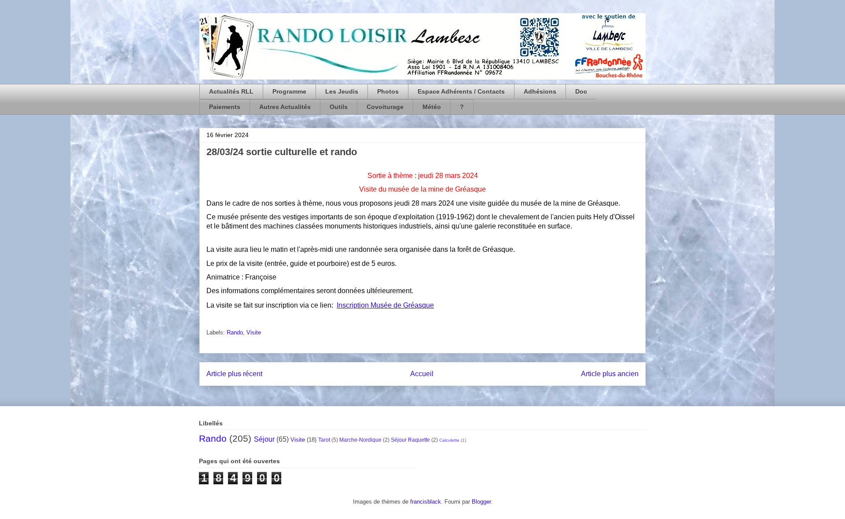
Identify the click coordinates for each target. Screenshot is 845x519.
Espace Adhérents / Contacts (461, 91)
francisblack (425, 501)
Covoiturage (385, 106)
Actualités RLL (231, 91)
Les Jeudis (341, 91)
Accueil (422, 373)
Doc (581, 91)
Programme (289, 91)
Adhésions (540, 91)
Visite (253, 332)
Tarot (324, 440)
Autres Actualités (285, 106)
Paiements (224, 106)
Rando (235, 332)
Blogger (481, 501)
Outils (339, 106)
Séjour (264, 439)
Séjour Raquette (410, 440)
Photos (388, 91)
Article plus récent (234, 373)
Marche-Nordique (360, 440)
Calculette (449, 440)
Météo (431, 106)
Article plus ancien (610, 373)
